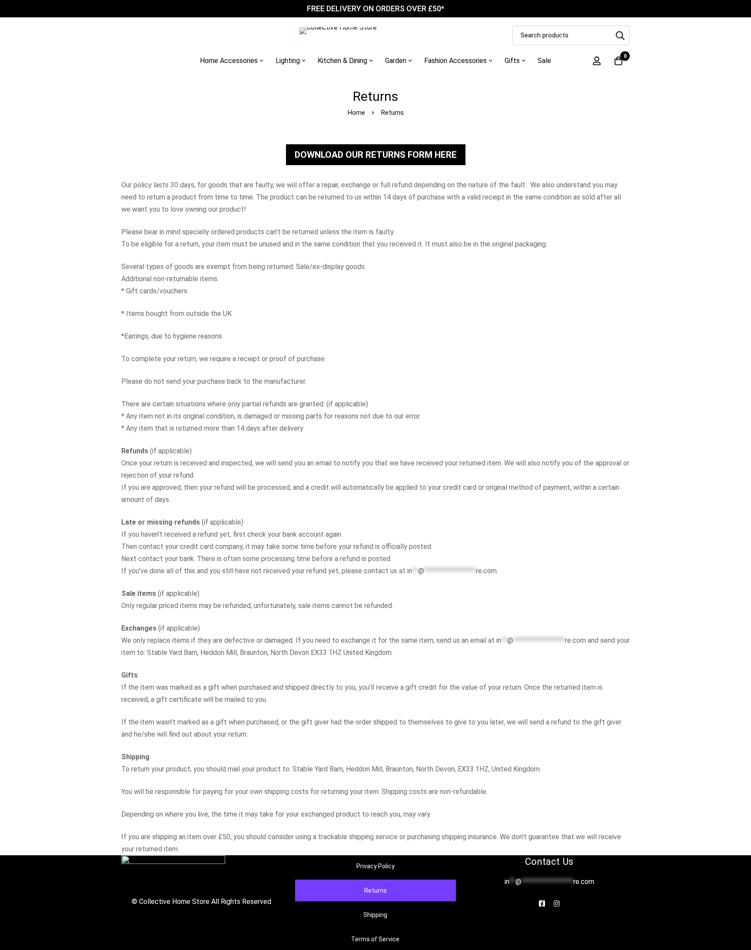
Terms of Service (375, 939)
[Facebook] (542, 903)
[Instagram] (557, 903)
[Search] (620, 35)
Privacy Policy (375, 866)
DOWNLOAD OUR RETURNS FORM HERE (376, 154)
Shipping (375, 914)
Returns (375, 890)
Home (356, 112)
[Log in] (597, 61)
